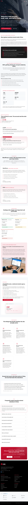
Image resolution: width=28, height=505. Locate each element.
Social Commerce (17, 477)
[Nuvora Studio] (23, 497)
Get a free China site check (6, 28)
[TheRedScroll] (5, 497)
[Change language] (24, 1)
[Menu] (26, 1)
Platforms (2, 484)
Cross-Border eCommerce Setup (5, 477)
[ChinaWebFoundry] (14, 495)
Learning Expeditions (4, 487)
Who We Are (16, 484)
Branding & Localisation (4, 480)
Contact (15, 487)
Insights (2, 488)
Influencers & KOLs (17, 481)
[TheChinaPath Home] (2, 1)
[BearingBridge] (5, 493)
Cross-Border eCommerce (18, 476)
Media (15, 480)
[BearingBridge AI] (5, 499)
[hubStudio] (5, 495)
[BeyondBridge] (23, 495)
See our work (15, 28)
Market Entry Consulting (4, 476)
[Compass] (14, 497)
